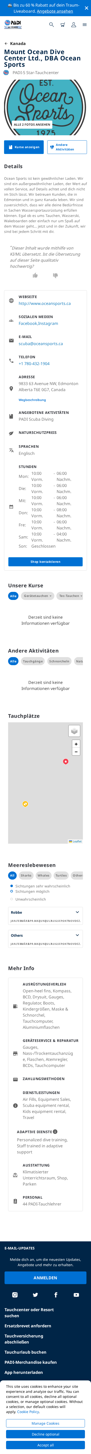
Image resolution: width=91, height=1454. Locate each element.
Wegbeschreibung (32, 400)
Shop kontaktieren (46, 562)
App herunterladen (24, 1372)
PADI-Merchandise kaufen (31, 1362)
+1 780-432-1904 (34, 363)
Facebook (28, 323)
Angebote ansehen (55, 11)
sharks (26, 875)
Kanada (17, 43)
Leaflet (77, 841)
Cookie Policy (28, 1411)
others (78, 875)
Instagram (48, 323)
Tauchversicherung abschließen (24, 1339)
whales (44, 875)
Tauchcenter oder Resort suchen (29, 1312)
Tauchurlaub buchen (26, 1352)
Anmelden (45, 1278)
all (12, 875)
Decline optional (45, 1434)
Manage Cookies (45, 1423)
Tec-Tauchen (69, 596)
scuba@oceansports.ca (41, 343)
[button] (25, 804)
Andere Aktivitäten (65, 147)
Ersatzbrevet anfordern (28, 1326)
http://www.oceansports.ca (45, 303)
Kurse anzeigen (27, 147)
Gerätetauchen (36, 596)
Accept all (45, 1445)
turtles (61, 875)
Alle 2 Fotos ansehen (32, 124)
